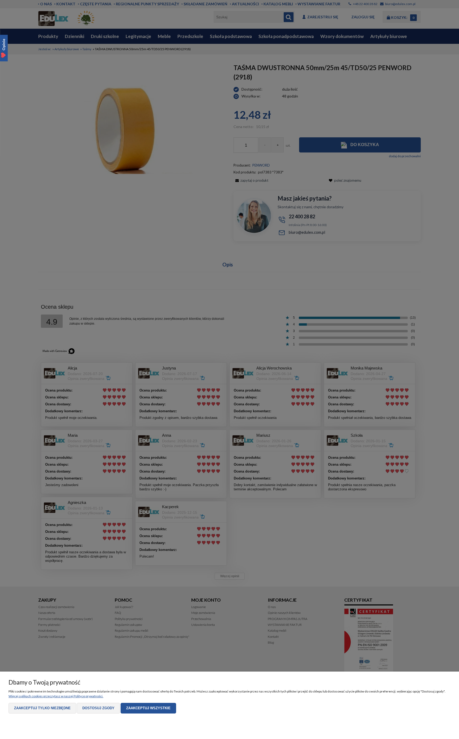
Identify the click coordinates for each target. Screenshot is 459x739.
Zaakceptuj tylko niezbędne (42, 708)
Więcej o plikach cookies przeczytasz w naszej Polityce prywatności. (55, 696)
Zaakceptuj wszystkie (148, 708)
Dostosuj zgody (98, 708)
